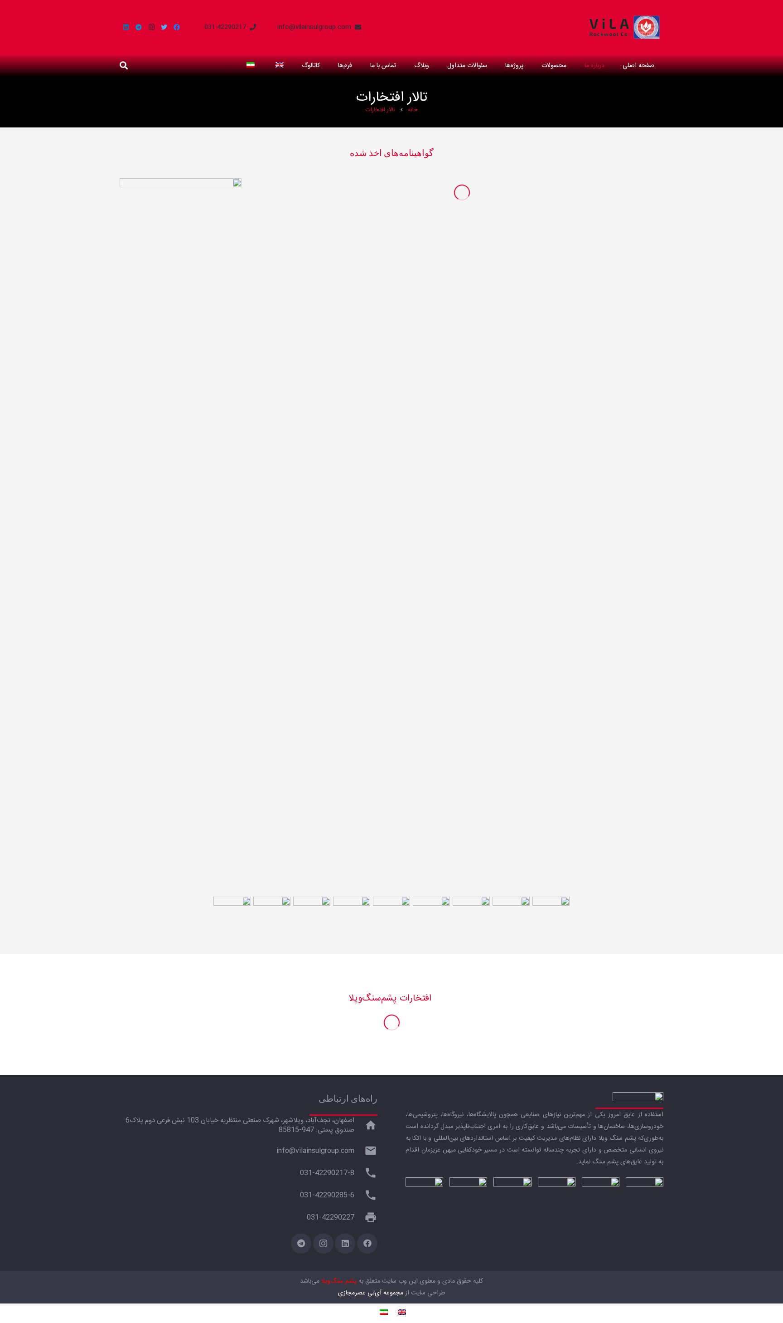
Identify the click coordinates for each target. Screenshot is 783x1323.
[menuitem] (400, 1313)
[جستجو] (124, 65)
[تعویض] (278, 65)
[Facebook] (176, 27)
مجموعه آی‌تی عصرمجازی (370, 1293)
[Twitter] (164, 27)
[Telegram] (138, 27)
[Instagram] (151, 27)
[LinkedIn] (126, 27)
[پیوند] (624, 27)
